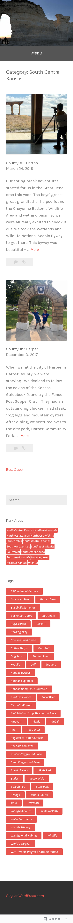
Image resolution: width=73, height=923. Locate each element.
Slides (15, 778)
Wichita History (20, 827)
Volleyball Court (20, 811)
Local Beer (48, 697)
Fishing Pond (41, 656)
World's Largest (20, 843)
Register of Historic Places (27, 738)
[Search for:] (36, 500)
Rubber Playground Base (26, 754)
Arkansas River (20, 599)
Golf (33, 664)
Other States (14, 541)
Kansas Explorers (22, 681)
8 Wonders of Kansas (24, 591)
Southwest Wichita (18, 557)
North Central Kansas (20, 530)
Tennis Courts (39, 795)
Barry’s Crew (47, 599)
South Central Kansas (37, 541)
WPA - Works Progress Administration (34, 852)
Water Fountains (21, 819)
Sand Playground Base (25, 762)
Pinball (55, 721)
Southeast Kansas (18, 546)
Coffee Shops (19, 648)
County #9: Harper (22, 349)
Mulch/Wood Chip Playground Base (33, 713)
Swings (15, 795)
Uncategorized (40, 557)
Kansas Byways (21, 672)
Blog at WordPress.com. (25, 895)
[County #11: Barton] (23, 262)
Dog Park (16, 656)
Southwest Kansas (33, 552)
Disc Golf (43, 648)
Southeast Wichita (42, 546)
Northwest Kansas (18, 535)
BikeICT (41, 624)
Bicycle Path (18, 624)
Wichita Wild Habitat (24, 835)
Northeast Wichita (45, 530)
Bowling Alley (19, 632)
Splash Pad (18, 786)
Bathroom (48, 615)
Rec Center (33, 729)
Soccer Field (36, 778)
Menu (36, 53)
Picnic (36, 721)
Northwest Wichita (42, 535)
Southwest (13, 552)
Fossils (15, 664)
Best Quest (15, 469)
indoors (51, 664)
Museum (16, 721)
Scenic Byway (19, 770)
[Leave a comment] (16, 262)
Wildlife (52, 835)
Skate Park (45, 770)
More (34, 250)
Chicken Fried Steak (23, 640)
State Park (42, 786)
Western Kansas (16, 563)
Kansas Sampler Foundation (29, 689)
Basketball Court (21, 615)
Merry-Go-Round (21, 705)
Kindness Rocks (21, 697)
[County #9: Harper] (23, 448)
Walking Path (49, 811)
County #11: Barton (22, 163)
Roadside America (22, 746)
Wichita (33, 563)
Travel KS (33, 803)
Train (14, 803)
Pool (13, 729)
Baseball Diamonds (23, 607)
